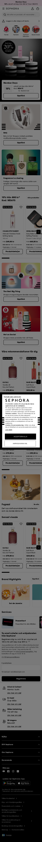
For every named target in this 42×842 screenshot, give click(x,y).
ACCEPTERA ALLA (20, 436)
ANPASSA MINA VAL (20, 443)
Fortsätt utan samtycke (12, 397)
